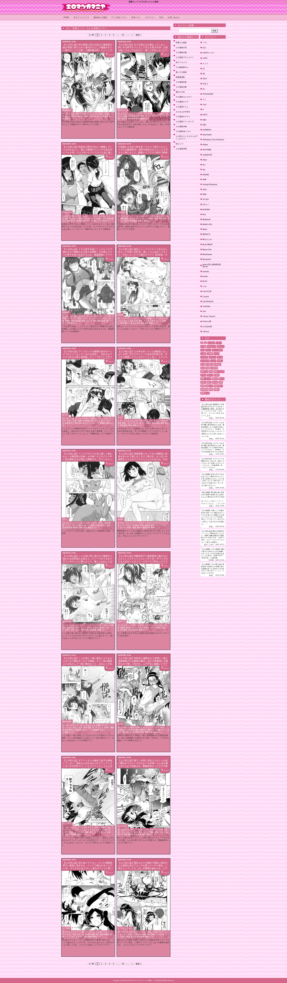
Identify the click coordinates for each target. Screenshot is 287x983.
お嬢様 (131, 727)
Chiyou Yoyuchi (209, 316)
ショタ (88, 625)
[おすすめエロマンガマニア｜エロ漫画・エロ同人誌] (86, 4)
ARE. (205, 194)
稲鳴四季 (121, 212)
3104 (205, 79)
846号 (205, 115)
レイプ (95, 114)
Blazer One (207, 249)
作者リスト (136, 17)
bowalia (206, 271)
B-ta (204, 214)
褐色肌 (75, 528)
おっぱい (124, 114)
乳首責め (136, 525)
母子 (82, 832)
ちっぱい (80, 523)
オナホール (80, 725)
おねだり (132, 114)
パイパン (140, 114)
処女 (151, 421)
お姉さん (81, 316)
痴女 (104, 219)
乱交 (81, 727)
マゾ (147, 216)
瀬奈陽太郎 (66, 110)
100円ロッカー (209, 53)
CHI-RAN (206, 306)
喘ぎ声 (73, 116)
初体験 (87, 934)
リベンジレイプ (147, 727)
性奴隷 (78, 321)
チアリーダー (93, 827)
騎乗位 (103, 423)
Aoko (205, 189)
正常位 (152, 321)
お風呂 (98, 725)
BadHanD (207, 219)
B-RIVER (206, 210)
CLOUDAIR (207, 327)
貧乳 (85, 528)
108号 (205, 58)
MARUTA (121, 621)
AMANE (206, 175)
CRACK (206, 332)
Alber (205, 160)
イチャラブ (124, 318)
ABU (204, 125)
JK (119, 114)
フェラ (88, 114)
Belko (205, 229)
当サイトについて (81, 17)
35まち (205, 84)
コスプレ (73, 827)
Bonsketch (207, 259)
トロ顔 (82, 114)
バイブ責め (77, 318)
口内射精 (131, 116)
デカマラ (153, 830)
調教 (99, 321)
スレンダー (124, 625)
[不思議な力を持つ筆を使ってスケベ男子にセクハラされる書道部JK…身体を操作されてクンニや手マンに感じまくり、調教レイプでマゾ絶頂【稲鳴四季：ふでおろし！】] (143, 189)
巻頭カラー (73, 219)
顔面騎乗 (95, 730)
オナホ (73, 725)
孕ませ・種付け (83, 116)
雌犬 (138, 119)
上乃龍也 (66, 928)
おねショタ (74, 625)
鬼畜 (151, 732)
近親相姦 (93, 630)
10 (123, 35)
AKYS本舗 (207, 150)
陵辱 (146, 732)
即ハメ (67, 116)
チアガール (82, 827)
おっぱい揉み (73, 114)
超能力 (140, 221)
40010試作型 (208, 94)
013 (204, 48)
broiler (205, 276)
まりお (65, 415)
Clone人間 (207, 321)
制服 (125, 116)
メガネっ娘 (153, 216)
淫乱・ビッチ (94, 832)
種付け (127, 323)
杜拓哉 (120, 315)
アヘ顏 (65, 114)
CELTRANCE (208, 301)
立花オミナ (66, 212)
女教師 (67, 321)
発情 (109, 219)
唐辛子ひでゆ (123, 110)
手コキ (93, 116)
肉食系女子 (71, 221)
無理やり (102, 628)
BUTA (205, 281)
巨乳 (138, 116)
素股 (162, 423)
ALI (204, 165)
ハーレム (68, 727)
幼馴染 (147, 525)
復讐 (137, 730)
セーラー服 (79, 932)
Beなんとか (207, 239)
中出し (101, 114)
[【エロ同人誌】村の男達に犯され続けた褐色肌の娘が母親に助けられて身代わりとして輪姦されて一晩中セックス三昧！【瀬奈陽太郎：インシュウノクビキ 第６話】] (88, 87)
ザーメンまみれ (92, 316)
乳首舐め (137, 934)
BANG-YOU (207, 224)
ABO (204, 120)
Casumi (206, 297)
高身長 (135, 630)
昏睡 (152, 832)
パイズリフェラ (157, 523)
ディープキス (83, 418)
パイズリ (78, 216)
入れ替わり (161, 114)
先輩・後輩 (77, 421)
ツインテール (90, 932)
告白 (97, 934)
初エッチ (157, 421)
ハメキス (86, 216)
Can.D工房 (207, 291)
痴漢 (156, 219)
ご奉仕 (148, 932)
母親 (87, 832)
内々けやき (66, 824)
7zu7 (205, 105)
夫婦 (106, 523)
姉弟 (68, 628)
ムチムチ (161, 318)
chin (204, 311)
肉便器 (105, 116)
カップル (141, 318)
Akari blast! (207, 135)
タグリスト (150, 17)
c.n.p (204, 286)
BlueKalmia (207, 254)
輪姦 (103, 321)
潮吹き (81, 525)
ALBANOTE (207, 155)
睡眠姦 (130, 834)
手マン (138, 219)
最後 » (138, 35)
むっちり (91, 830)
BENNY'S (206, 234)
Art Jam (206, 199)
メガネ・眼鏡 (101, 830)
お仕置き (73, 316)
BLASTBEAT (208, 244)
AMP (204, 179)
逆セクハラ (88, 221)
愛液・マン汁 (145, 116)
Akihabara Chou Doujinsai (213, 140)
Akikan (205, 144)
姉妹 (101, 934)
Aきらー (206, 204)
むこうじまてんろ (125, 928)
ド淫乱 (108, 827)
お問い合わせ (173, 17)
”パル (205, 42)
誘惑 (146, 323)
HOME (66, 17)
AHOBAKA (207, 130)
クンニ (123, 216)
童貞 (165, 219)
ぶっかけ (92, 318)
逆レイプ (97, 221)
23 (204, 69)
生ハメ (99, 116)
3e (204, 89)
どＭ (136, 216)
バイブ (69, 318)
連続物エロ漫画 (100, 17)
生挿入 (99, 219)
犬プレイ (155, 116)
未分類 (120, 519)
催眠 (122, 219)
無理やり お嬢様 (154, 730)
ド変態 (71, 216)
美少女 (124, 119)
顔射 (130, 630)
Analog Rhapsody (210, 184)
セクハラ (130, 216)
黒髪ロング (69, 119)
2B (204, 74)
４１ (204, 99)
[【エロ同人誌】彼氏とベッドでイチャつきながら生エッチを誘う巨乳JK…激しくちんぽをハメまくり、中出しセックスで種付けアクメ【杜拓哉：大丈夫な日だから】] (143, 291)
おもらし (66, 523)
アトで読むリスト (119, 17)
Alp (204, 170)
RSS (161, 17)
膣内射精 (131, 119)
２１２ (205, 63)
